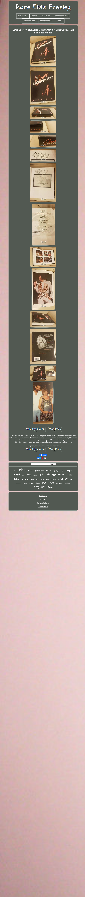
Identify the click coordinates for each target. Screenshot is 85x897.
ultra (71, 479)
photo (50, 487)
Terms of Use (43, 507)
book (30, 470)
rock (37, 479)
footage (56, 471)
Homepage (43, 496)
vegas (69, 471)
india (15, 471)
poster (35, 475)
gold (42, 474)
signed (63, 471)
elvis (22, 470)
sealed (49, 470)
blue (32, 479)
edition (37, 483)
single (25, 483)
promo (25, 479)
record (62, 474)
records (23, 475)
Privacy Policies (43, 503)
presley (63, 478)
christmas (18, 483)
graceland (39, 471)
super (47, 479)
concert (59, 483)
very (51, 482)
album (68, 483)
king (29, 474)
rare (16, 478)
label (70, 475)
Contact (43, 499)
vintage (51, 474)
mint (44, 482)
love (42, 479)
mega (53, 479)
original (39, 487)
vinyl (17, 474)
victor (31, 483)
